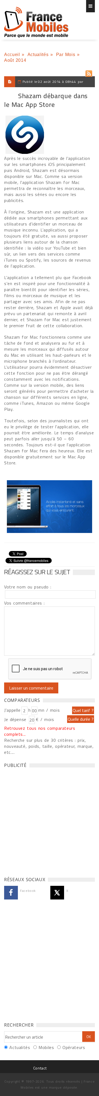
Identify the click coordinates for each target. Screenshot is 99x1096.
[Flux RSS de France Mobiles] (89, 72)
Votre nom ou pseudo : (27, 587)
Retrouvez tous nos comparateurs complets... (39, 731)
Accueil (12, 54)
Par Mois (65, 54)
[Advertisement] (49, 821)
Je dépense (16, 719)
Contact (39, 1068)
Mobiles (46, 1047)
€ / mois (45, 719)
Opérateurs (73, 1047)
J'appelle (12, 710)
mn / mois (49, 710)
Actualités (38, 54)
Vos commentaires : (24, 603)
